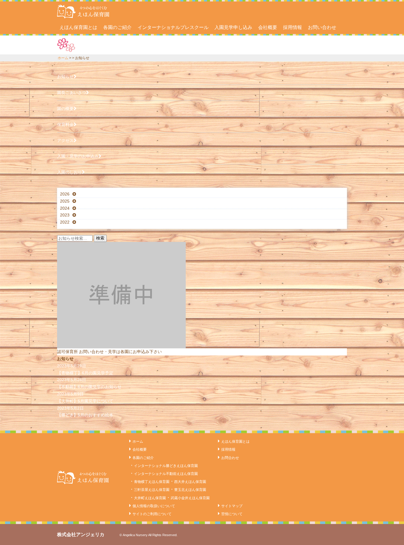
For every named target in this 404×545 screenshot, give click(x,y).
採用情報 (292, 27)
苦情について (232, 514)
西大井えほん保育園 (190, 482)
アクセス (65, 140)
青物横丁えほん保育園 (151, 482)
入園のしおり (69, 172)
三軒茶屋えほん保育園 (151, 490)
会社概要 (267, 27)
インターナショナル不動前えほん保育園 (166, 474)
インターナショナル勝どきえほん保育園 (166, 466)
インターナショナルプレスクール (173, 27)
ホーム (63, 58)
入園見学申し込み (233, 27)
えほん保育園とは (78, 27)
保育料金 (65, 124)
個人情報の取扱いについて (153, 506)
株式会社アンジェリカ (80, 534)
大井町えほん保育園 (150, 498)
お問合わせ (230, 458)
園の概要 (65, 108)
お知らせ (65, 76)
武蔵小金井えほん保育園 (190, 498)
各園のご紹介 (117, 27)
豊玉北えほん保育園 (190, 490)
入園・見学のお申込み (77, 156)
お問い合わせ (322, 27)
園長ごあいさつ (71, 92)
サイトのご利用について (152, 514)
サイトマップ (232, 506)
